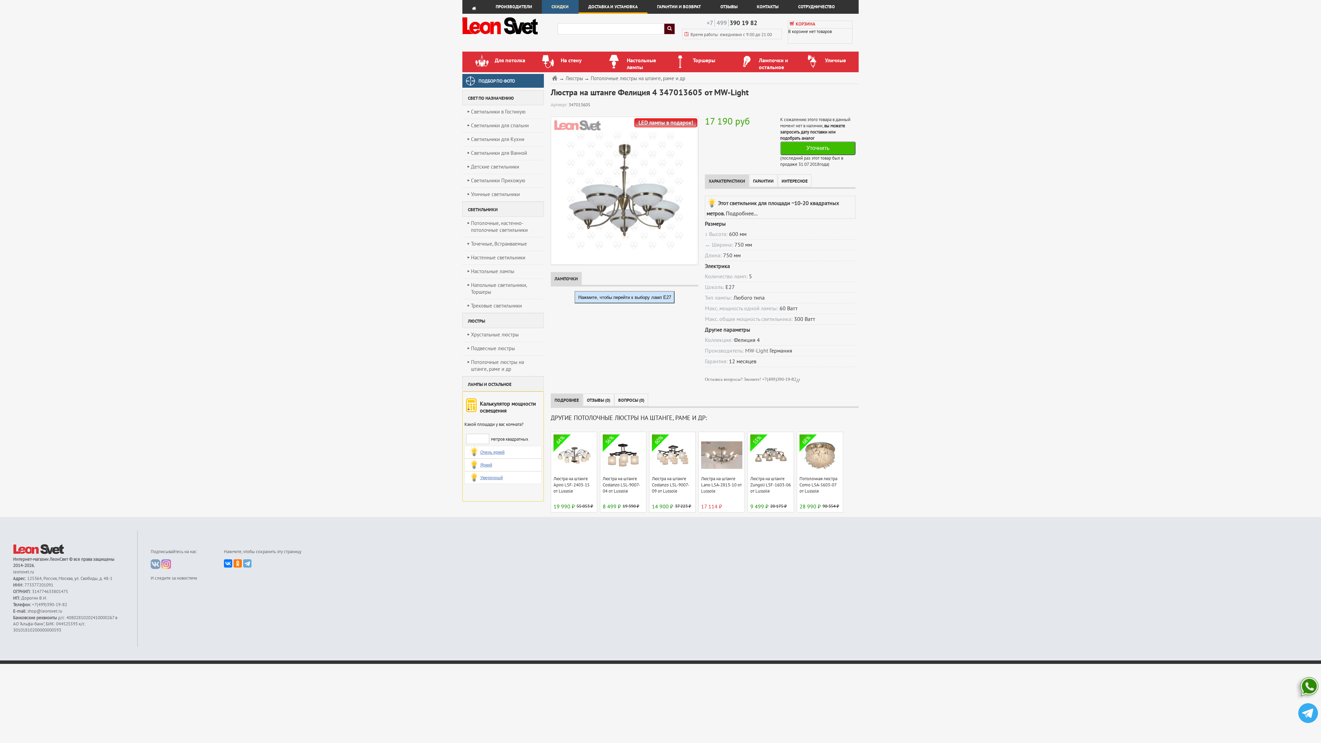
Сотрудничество (816, 7)
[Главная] (555, 77)
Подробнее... (742, 214)
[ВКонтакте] (228, 563)
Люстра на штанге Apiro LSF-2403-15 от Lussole (572, 485)
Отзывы (729, 7)
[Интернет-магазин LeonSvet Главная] (509, 36)
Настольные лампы (492, 271)
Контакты (767, 7)
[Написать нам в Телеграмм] (1308, 714)
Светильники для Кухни (497, 139)
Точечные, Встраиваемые (499, 244)
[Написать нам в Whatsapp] (1308, 688)
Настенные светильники (498, 258)
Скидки (560, 7)
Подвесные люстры (493, 348)
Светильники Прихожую (498, 180)
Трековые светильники (496, 306)
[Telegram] (247, 563)
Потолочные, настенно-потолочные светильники (499, 226)
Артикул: (560, 105)
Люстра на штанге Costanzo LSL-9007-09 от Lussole (670, 485)
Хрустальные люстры (495, 335)
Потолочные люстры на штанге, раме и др (497, 365)
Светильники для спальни (500, 125)
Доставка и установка (613, 7)
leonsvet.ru (23, 572)
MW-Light (756, 351)
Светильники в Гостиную (498, 112)
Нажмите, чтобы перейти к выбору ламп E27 (624, 297)
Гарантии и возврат (679, 7)
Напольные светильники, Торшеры (499, 288)
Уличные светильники (495, 194)
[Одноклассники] (238, 563)
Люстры (574, 79)
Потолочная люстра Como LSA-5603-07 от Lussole (818, 485)
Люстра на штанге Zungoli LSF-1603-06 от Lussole (770, 485)
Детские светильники (495, 167)
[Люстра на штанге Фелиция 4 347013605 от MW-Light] (623, 190)
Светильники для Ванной (499, 153)
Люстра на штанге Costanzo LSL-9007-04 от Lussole (621, 485)
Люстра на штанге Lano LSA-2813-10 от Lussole (721, 485)
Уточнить (817, 148)
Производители (514, 7)
